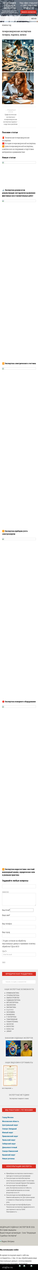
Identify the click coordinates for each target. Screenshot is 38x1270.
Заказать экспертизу (28, 12)
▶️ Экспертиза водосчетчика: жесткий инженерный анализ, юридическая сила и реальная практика (18, 872)
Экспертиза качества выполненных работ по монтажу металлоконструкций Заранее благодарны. (20, 1180)
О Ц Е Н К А (9, 1010)
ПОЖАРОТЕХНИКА (12, 1022)
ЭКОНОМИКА (10, 1012)
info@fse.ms (28, 8)
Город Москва (7, 1117)
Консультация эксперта (19, 1166)
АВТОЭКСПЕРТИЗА (12, 1002)
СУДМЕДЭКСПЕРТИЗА (13, 1000)
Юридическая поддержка (19, 974)
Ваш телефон (7, 924)
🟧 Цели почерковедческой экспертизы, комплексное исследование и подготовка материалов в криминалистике (18, 149)
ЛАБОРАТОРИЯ (11, 1005)
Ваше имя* (6, 915)
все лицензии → (7, 1088)
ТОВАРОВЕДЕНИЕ (11, 1019)
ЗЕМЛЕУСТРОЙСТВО (12, 998)
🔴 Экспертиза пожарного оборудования (19, 701)
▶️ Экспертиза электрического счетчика (19, 363)
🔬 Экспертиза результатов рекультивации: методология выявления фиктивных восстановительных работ (18, 193)
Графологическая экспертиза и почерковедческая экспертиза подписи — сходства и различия (10, 119)
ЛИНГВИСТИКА (11, 1007)
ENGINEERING (10, 1015)
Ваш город (6, 932)
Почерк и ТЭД (6, 25)
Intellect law (10, 1029)
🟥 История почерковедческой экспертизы (19, 143)
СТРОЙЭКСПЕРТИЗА (12, 995)
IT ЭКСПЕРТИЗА (11, 1017)
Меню (34, 18)
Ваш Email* (6, 910)
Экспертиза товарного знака (19, 1098)
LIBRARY (9, 1031)
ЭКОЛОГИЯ (10, 1024)
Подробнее (23, 1264)
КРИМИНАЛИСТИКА (12, 993)
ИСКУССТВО (10, 1026)
